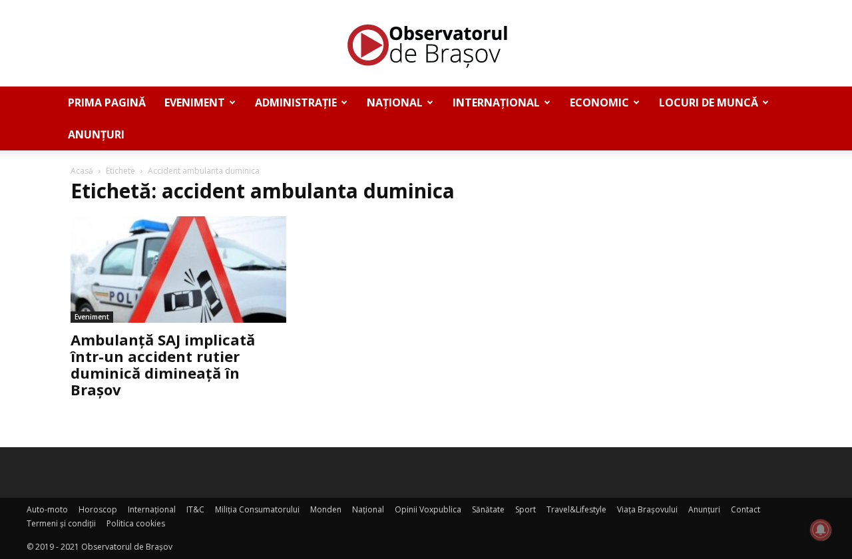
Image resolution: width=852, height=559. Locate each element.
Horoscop (98, 509)
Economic (599, 102)
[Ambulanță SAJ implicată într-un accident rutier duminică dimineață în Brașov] (178, 269)
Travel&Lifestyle (576, 509)
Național (395, 102)
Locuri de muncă (708, 102)
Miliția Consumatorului (257, 509)
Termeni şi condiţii (61, 523)
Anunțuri (96, 134)
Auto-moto (47, 509)
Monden (325, 509)
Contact (745, 509)
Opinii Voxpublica (428, 509)
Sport (525, 509)
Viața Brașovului (647, 509)
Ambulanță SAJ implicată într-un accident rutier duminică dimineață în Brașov (163, 364)
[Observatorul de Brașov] (426, 44)
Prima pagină (107, 102)
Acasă (82, 170)
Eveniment (194, 102)
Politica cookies (135, 523)
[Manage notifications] (820, 529)
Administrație (296, 102)
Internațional (496, 102)
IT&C (195, 509)
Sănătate (488, 509)
